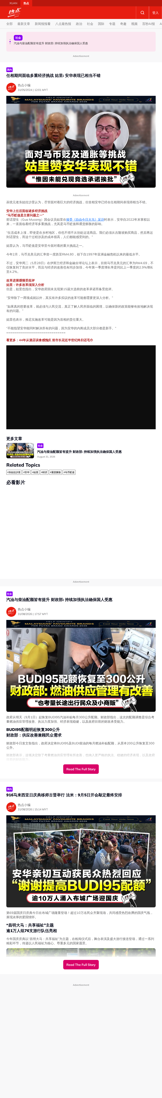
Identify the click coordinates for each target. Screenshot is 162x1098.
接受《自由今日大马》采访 (85, 219)
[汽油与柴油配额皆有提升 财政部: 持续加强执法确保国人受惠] (20, 451)
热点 (26, 3)
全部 (9, 24)
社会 (90, 24)
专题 (112, 24)
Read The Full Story (81, 769)
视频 (134, 24)
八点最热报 (63, 24)
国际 (101, 24)
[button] (10, 39)
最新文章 (23, 24)
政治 (79, 24)
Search (142, 12)
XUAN (13, 3)
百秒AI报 (148, 24)
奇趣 (123, 24)
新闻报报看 (43, 24)
